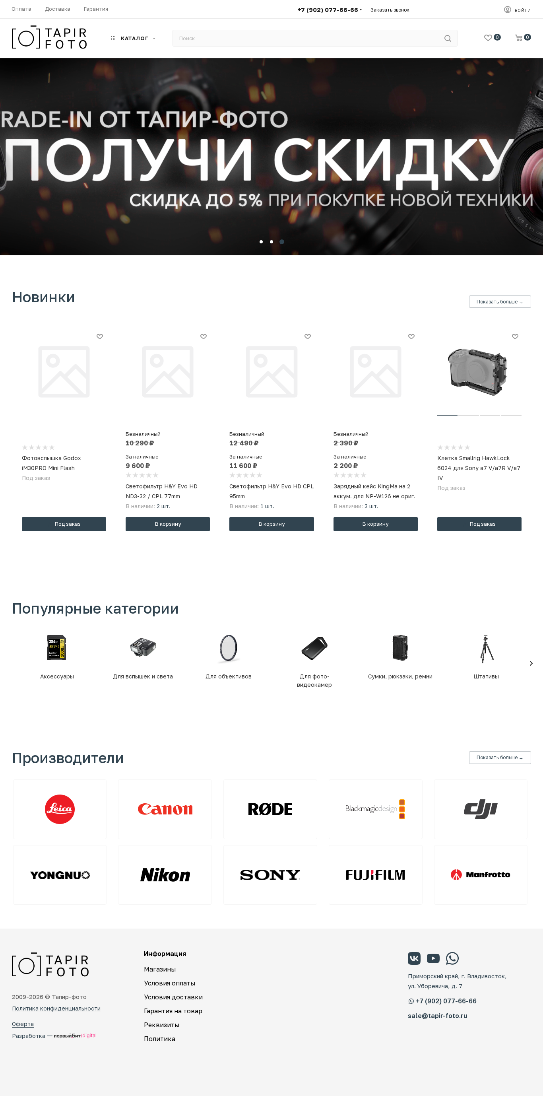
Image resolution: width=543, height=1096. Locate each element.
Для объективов (229, 676)
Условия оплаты (170, 983)
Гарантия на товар (173, 1011)
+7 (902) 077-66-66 (327, 9)
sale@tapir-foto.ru (437, 1016)
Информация (165, 954)
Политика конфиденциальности (56, 1008)
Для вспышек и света (143, 676)
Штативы (486, 676)
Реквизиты (162, 1025)
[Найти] (448, 38)
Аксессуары (57, 676)
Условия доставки (173, 997)
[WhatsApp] (452, 959)
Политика (159, 1039)
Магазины (160, 969)
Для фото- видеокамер (314, 680)
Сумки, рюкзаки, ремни (400, 676)
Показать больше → (500, 302)
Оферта (23, 1023)
